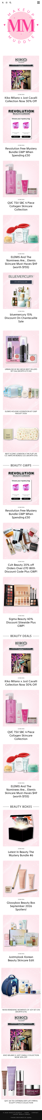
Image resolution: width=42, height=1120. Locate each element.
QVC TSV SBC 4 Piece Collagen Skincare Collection (21, 206)
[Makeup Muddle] (21, 26)
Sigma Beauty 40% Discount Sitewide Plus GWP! (21, 622)
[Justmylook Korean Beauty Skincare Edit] (21, 933)
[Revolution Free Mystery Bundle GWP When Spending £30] (21, 124)
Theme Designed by (21, 1117)
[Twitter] (3, 3)
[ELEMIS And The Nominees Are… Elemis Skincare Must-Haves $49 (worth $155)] (21, 233)
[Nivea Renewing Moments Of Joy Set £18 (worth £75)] (21, 988)
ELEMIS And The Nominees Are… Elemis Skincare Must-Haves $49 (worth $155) (21, 262)
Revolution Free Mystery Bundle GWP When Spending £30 (21, 152)
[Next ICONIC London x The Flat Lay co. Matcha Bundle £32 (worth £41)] (21, 433)
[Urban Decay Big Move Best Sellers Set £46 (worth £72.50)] (21, 349)
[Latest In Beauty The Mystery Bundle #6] (21, 828)
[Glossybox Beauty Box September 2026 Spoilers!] (21, 879)
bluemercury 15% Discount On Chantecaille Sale (21, 318)
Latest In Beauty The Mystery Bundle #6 (21, 853)
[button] (39, 2)
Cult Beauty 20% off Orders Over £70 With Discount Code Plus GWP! (21, 568)
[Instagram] (6, 3)
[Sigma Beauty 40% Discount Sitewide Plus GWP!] (21, 595)
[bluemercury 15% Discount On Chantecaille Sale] (21, 290)
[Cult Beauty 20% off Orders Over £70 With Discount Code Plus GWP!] (21, 541)
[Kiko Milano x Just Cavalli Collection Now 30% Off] (21, 74)
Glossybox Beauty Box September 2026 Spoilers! (21, 906)
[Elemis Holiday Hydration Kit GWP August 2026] (21, 391)
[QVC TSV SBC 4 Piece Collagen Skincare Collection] (21, 179)
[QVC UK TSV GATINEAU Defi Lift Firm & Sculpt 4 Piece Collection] (21, 1079)
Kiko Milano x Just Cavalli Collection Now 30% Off (21, 99)
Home (27, 1112)
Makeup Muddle (15, 1112)
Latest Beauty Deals (21, 1114)
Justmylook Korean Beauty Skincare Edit (21, 958)
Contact (35, 1112)
